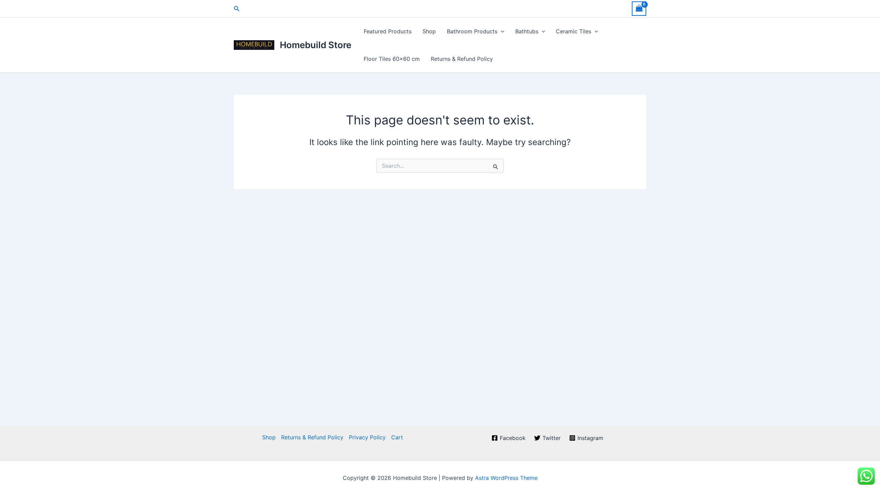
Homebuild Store (315, 45)
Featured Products (387, 31)
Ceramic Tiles (573, 31)
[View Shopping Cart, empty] (639, 8)
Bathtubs (526, 31)
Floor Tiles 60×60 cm (392, 58)
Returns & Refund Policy (462, 58)
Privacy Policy (367, 437)
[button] (237, 8)
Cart (397, 437)
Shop (429, 31)
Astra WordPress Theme (506, 477)
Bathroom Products (472, 31)
